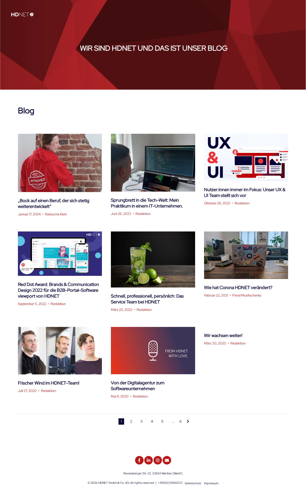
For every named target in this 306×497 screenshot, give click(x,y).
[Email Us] (167, 460)
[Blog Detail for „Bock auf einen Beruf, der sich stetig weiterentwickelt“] (60, 163)
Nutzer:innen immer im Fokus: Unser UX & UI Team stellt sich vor (244, 192)
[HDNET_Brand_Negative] (22, 15)
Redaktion (143, 214)
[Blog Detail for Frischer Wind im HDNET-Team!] (60, 350)
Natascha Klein (56, 214)
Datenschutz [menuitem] (193, 483)
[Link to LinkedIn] (148, 460)
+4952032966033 (170, 483)
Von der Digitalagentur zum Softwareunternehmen (137, 385)
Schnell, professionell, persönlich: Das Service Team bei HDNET (147, 299)
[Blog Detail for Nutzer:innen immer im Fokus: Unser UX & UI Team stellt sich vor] (246, 157)
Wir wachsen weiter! (223, 335)
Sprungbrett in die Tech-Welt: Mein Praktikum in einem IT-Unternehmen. (147, 203)
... (173, 421)
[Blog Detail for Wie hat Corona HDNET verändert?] (246, 255)
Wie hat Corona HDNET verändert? (238, 287)
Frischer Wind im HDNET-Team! (48, 383)
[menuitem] (293, 15)
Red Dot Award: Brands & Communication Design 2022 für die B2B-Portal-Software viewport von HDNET (58, 290)
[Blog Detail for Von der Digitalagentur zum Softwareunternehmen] (153, 350)
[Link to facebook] (139, 460)
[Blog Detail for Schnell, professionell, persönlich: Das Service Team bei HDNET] (153, 259)
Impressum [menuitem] (211, 483)
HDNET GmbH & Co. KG (113, 483)
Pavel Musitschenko (246, 295)
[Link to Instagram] (157, 460)
